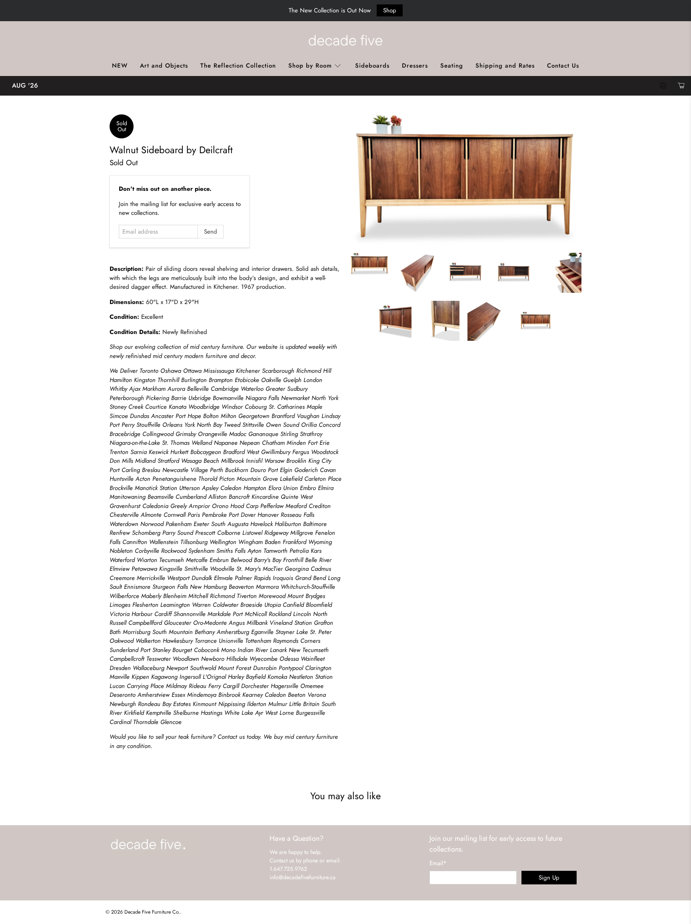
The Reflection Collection (238, 65)
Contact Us (563, 65)
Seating (451, 65)
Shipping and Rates (505, 65)
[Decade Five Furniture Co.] (345, 40)
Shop (389, 10)
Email (438, 863)
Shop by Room (310, 65)
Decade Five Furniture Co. (152, 912)
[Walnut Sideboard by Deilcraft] (465, 179)
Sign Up (549, 877)
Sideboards (372, 65)
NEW (120, 65)
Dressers (415, 65)
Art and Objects (164, 65)
